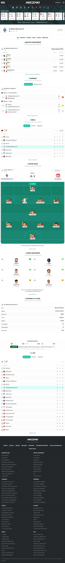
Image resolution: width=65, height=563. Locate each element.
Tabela (33, 37)
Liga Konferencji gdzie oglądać (9, 497)
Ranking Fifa (36, 517)
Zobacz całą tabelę (32, 160)
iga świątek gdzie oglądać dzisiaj (9, 486)
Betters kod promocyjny (8, 552)
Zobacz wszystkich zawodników (32, 74)
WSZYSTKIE (61, 11)
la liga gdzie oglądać (7, 484)
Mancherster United (38, 462)
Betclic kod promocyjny (39, 539)
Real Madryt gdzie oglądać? (8, 543)
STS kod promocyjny (38, 534)
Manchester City (37, 471)
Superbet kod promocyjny (39, 543)
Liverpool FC (36, 460)
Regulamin (24, 445)
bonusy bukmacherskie (7, 555)
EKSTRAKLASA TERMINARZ (39, 488)
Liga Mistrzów (5, 455)
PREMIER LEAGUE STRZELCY (7, 517)
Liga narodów (5, 476)
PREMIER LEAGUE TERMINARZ (39, 491)
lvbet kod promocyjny (38, 548)
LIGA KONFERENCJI (6, 460)
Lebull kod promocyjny (39, 552)
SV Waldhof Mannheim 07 (41, 22)
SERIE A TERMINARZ (37, 495)
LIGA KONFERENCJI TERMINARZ (39, 486)
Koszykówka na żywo (38, 515)
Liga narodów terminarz (39, 502)
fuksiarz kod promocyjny (8, 548)
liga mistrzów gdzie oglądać (40, 528)
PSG (34, 473)
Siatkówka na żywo (38, 508)
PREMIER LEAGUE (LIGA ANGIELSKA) (9, 464)
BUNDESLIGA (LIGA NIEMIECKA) (8, 471)
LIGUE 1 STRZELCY (5, 526)
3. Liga (32, 22)
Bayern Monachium (37, 464)
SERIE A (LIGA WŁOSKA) (6, 469)
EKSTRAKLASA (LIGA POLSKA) (8, 462)
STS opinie (4, 534)
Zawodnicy (22, 37)
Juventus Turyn (37, 476)
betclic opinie (36, 541)
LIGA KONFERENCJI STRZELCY (8, 512)
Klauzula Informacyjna (55, 445)
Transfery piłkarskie (38, 524)
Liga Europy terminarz (38, 484)
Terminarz (28, 37)
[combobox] (60, 30)
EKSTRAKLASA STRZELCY (7, 515)
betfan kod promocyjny (39, 546)
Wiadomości (45, 37)
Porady (35, 519)
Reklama (18, 445)
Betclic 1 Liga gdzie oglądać (8, 495)
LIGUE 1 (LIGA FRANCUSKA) (7, 473)
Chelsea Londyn (37, 469)
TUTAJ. (53, 347)
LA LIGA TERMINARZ (37, 493)
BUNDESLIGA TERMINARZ (38, 497)
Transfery (38, 37)
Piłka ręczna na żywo (38, 510)
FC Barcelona (36, 455)
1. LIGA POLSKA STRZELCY (7, 528)
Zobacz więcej (32, 249)
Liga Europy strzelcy (7, 510)
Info (18, 37)
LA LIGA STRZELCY (5, 519)
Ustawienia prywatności (42, 445)
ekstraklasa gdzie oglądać (8, 488)
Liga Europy (4, 457)
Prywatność (31, 445)
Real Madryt (36, 457)
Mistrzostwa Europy (38, 526)
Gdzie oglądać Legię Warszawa (9, 500)
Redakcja (11, 445)
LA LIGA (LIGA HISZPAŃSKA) (7, 467)
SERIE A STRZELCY (5, 522)
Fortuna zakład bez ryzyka (40, 550)
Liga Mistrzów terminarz (39, 482)
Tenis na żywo (36, 512)
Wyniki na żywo (5, 11)
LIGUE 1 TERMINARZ (37, 500)
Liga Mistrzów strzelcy (7, 508)
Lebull (3, 550)
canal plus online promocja (8, 491)
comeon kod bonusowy (39, 555)
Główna (19, 22)
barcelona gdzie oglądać (8, 482)
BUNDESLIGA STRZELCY (6, 524)
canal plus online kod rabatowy (9, 493)
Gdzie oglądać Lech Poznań (8, 502)
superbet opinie (5, 539)
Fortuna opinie (5, 537)
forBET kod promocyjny (7, 541)
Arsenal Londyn (37, 467)
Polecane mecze (37, 522)
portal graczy (32, 449)
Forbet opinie (5, 546)
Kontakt (6, 445)
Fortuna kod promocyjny (39, 537)
